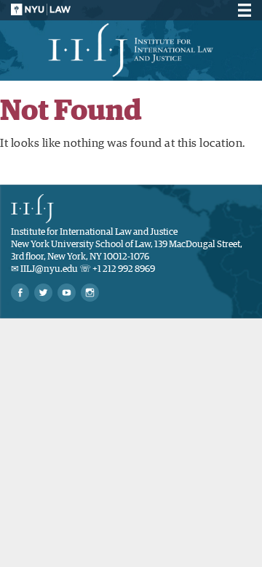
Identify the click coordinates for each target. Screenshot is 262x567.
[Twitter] (43, 293)
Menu (242, 10)
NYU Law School (41, 9)
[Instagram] (90, 293)
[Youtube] (66, 293)
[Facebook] (20, 293)
